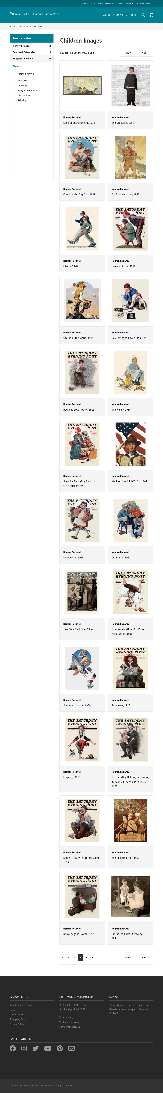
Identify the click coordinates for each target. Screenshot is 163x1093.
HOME (13, 26)
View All (28, 58)
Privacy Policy (17, 1024)
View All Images (22, 45)
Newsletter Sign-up (70, 1026)
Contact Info (16, 1014)
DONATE (119, 3)
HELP (133, 15)
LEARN (100, 3)
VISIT (93, 3)
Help (12, 1009)
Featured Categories (24, 52)
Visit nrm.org (66, 1017)
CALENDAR (140, 3)
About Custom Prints (21, 1005)
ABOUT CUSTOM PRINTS (115, 15)
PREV (128, 52)
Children (17, 66)
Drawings (23, 85)
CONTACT (149, 3)
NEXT (145, 52)
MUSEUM (85, 3)
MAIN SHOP (128, 3)
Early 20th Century (27, 90)
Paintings (23, 100)
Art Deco (22, 80)
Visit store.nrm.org (69, 1022)
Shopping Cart (17, 1019)
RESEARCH (109, 3)
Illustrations (24, 95)
